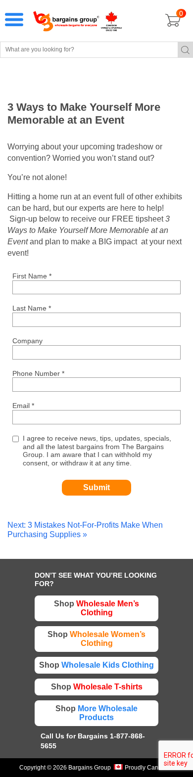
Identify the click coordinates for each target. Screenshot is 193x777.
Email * (23, 406)
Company (27, 341)
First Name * (31, 276)
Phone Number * (38, 373)
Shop (96, 608)
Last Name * (31, 308)
